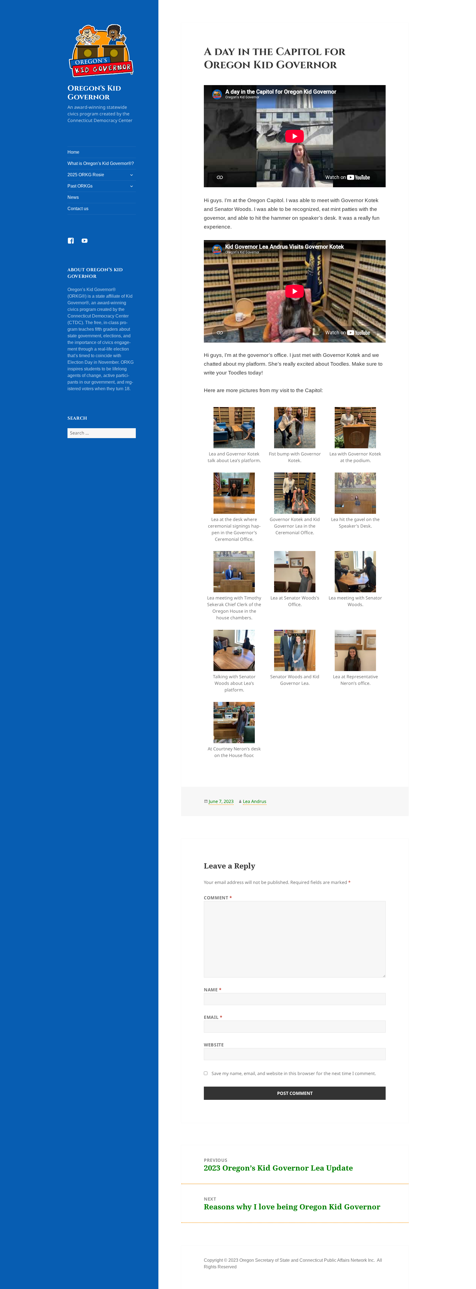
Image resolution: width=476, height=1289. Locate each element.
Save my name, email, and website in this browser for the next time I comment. (294, 1073)
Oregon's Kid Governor (94, 92)
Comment (218, 898)
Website (214, 1045)
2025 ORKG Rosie (85, 174)
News (73, 197)
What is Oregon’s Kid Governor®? (100, 163)
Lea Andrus (254, 801)
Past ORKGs (80, 186)
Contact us (77, 208)
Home (73, 152)
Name (213, 990)
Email (213, 1017)
